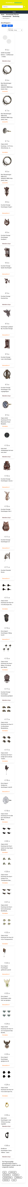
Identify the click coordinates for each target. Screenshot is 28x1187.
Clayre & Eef (12, 1172)
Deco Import (6, 1174)
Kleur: (10, 25)
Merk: (4, 25)
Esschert (16, 1174)
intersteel (6, 1180)
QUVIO (14, 1180)
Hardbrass (18, 1177)
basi (5, 1172)
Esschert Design (7, 1177)
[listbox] (15, 30)
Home (14, 12)
